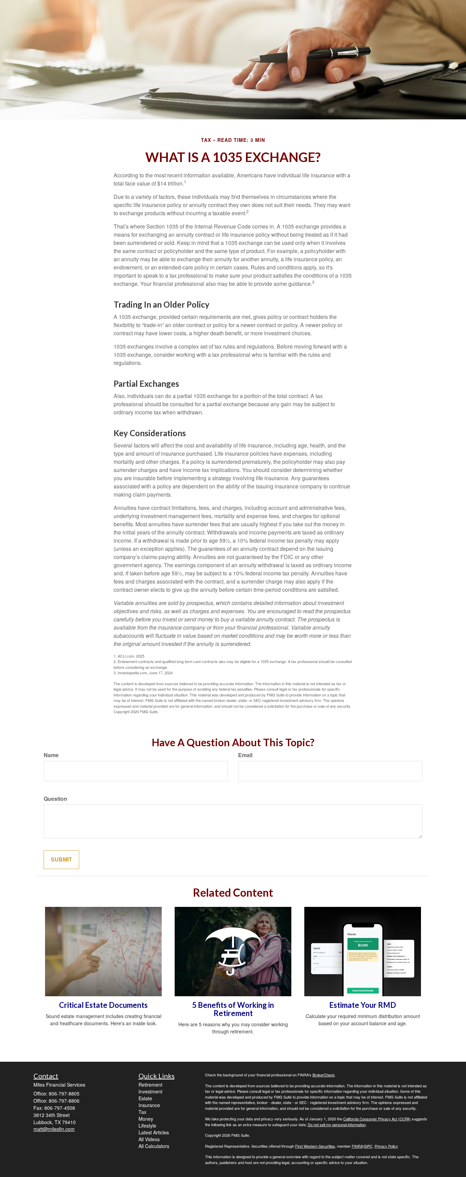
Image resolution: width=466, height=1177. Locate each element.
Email (245, 755)
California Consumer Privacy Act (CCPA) (377, 1118)
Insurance (149, 1105)
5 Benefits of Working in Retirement (233, 1009)
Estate (145, 1098)
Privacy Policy (386, 1146)
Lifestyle (147, 1125)
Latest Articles (154, 1132)
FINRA (357, 1146)
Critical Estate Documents (103, 1005)
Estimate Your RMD (362, 1005)
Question (55, 799)
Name (51, 755)
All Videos (149, 1139)
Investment (150, 1091)
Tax (142, 1111)
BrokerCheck (323, 1074)
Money (146, 1118)
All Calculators (154, 1146)
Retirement (150, 1084)
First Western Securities (315, 1146)
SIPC (368, 1146)
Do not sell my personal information (337, 1124)
